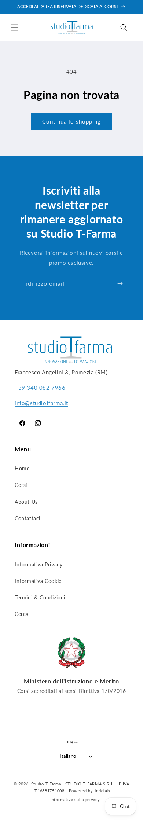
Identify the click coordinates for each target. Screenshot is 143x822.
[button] (15, 27)
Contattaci (27, 518)
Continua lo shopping (71, 121)
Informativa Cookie (38, 581)
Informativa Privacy (38, 564)
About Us (26, 502)
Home (22, 468)
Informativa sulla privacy (75, 799)
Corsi (21, 485)
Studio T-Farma (46, 783)
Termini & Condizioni (40, 597)
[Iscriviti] (120, 283)
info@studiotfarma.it (41, 403)
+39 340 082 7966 (40, 387)
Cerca (22, 614)
